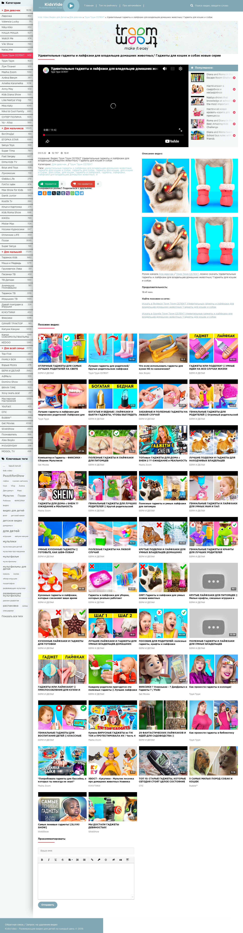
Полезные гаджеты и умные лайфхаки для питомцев (162, 505)
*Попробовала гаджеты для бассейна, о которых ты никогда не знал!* (62, 780)
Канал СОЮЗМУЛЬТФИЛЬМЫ (15, 336)
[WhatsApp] (72, 193)
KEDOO (6, 343)
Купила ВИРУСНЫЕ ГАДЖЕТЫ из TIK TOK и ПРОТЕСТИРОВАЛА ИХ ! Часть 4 (112, 734)
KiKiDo (6, 218)
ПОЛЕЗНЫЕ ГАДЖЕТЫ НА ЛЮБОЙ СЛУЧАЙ (109, 550)
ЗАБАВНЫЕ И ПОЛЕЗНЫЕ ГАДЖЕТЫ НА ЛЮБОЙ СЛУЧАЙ (163, 413)
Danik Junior (9, 196)
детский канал (17, 515)
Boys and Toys (10, 168)
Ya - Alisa (7, 123)
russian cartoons (20, 481)
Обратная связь (14, 925)
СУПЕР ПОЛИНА (11, 117)
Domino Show (10, 382)
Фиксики (7, 318)
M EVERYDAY (9, 446)
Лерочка (7, 16)
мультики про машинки (14, 551)
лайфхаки (119, 173)
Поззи (5, 241)
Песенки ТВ (9, 274)
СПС (4, 412)
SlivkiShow (8, 429)
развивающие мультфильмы (12, 594)
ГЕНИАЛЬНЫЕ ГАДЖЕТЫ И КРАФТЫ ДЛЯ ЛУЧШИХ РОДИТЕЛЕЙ (211, 550)
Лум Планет (9, 67)
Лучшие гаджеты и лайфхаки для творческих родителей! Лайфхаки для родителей (61, 413)
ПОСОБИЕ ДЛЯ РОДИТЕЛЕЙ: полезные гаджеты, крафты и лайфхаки (162, 642)
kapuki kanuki (15, 466)
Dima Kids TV (9, 162)
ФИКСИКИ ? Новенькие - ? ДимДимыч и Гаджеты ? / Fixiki (163, 688)
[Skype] (77, 193)
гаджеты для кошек (107, 170)
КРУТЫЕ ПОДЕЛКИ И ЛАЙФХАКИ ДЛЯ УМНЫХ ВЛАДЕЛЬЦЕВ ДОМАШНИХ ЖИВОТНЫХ (162, 551)
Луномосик (8, 173)
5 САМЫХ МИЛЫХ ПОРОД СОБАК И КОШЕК (210, 780)
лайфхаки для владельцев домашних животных (66, 175)
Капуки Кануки (11, 329)
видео (6, 505)
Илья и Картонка (12, 207)
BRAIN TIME (9, 388)
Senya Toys (8, 145)
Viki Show (7, 44)
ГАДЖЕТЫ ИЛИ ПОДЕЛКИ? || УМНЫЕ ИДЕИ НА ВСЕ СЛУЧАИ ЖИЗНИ (212, 367)
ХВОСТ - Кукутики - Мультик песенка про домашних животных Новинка (111, 780)
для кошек (68, 173)
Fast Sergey (8, 157)
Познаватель (9, 435)
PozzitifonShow (13, 476)
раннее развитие (11, 601)
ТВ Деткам (8, 280)
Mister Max (8, 224)
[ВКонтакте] (40, 193)
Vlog (13, 486)
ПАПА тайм (8, 185)
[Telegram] (82, 193)
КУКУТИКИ (8, 312)
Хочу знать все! (11, 393)
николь (6, 574)
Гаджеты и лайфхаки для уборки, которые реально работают (108, 596)
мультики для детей (12, 547)
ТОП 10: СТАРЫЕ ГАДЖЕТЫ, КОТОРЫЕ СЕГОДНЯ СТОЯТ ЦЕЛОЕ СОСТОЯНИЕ (162, 780)
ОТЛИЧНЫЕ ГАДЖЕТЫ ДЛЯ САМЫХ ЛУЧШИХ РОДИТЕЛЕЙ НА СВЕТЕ (59, 367)
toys (5, 486)
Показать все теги (12, 616)
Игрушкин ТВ (10, 299)
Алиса (22, 486)
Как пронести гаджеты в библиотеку (211, 733)
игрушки (7, 536)
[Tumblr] (63, 193)
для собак (54, 173)
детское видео (12, 521)
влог (5, 515)
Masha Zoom (9, 72)
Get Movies (8, 423)
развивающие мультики (14, 588)
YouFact (6, 407)
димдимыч (8, 526)
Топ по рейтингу (108, 6)
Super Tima (8, 151)
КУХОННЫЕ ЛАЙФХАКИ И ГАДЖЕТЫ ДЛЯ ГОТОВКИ (60, 642)
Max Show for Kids (12, 190)
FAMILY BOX (9, 360)
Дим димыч (8, 491)
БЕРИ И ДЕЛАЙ (11, 371)
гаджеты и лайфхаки (88, 173)
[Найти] (191, 5)
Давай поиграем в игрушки (12, 306)
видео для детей (13, 511)
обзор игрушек (10, 579)
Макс (19, 491)
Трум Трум (8, 61)
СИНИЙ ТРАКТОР (12, 324)
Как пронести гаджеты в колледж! (210, 687)
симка (25, 606)
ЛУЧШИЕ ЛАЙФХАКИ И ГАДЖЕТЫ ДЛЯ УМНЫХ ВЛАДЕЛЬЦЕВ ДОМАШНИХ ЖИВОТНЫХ (112, 643)
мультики (9, 541)
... (4, 466)
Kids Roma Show (11, 213)
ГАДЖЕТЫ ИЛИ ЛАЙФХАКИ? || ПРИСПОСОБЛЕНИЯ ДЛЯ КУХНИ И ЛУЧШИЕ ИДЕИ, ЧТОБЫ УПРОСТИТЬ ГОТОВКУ (60, 689)
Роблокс (7, 501)
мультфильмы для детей (14, 568)
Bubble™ (6, 418)
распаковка (10, 606)
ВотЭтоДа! (8, 134)
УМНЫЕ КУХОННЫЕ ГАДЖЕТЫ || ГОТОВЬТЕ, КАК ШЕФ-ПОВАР (58, 550)
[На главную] (58, 6)
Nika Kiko (7, 27)
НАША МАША (10, 33)
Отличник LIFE (10, 235)
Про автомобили (132, 6)
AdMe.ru (6, 376)
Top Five (6, 354)
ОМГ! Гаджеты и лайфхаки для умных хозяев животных (162, 596)
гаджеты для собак (83, 170)
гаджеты (107, 173)
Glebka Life (8, 179)
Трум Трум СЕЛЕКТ (13, 55)
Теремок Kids (9, 258)
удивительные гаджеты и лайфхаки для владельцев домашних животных (88, 168)
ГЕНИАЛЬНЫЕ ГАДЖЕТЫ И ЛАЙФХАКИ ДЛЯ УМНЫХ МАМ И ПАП (213, 505)
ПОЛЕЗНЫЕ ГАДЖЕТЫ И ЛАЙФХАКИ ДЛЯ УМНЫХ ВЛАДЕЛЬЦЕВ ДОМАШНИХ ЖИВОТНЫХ (211, 643)
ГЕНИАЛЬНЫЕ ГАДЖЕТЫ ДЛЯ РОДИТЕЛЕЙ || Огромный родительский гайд (213, 413)
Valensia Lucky (10, 22)
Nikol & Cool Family (13, 112)
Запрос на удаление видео (42, 925)
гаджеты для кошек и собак (54, 170)
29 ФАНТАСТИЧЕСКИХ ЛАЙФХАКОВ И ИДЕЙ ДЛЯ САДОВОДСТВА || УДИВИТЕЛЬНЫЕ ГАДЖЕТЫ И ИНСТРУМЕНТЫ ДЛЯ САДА (162, 734)
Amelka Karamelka (12, 83)
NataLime (7, 50)
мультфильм (11, 557)
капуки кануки (21, 536)
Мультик (8, 496)
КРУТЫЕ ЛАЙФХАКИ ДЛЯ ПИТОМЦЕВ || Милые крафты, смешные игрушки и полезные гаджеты (213, 597)
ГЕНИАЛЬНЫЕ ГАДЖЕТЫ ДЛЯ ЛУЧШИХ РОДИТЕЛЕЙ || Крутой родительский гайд (112, 505)
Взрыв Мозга (9, 365)
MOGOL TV (8, 451)
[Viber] (68, 193)
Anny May (7, 89)
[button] (42, 860)
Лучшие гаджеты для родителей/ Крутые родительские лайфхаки (108, 367)
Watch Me (7, 39)
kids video (7, 471)
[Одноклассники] (45, 193)
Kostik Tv (7, 201)
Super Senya (9, 246)
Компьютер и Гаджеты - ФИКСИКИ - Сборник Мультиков (60, 459)
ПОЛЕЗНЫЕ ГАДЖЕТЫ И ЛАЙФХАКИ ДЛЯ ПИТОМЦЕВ (111, 459)
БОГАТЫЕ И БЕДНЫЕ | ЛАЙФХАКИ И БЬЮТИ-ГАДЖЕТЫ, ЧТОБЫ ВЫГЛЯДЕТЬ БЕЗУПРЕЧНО (112, 413)
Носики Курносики (13, 229)
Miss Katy (7, 106)
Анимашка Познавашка (9, 287)
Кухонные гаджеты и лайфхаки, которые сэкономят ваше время (57, 596)
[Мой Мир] (49, 193)
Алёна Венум (9, 78)
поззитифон (9, 583)
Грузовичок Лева (12, 269)
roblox (6, 481)
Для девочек (166, 274)
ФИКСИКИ (20, 501)
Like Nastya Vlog (11, 100)
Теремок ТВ (9, 293)
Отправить (47, 905)
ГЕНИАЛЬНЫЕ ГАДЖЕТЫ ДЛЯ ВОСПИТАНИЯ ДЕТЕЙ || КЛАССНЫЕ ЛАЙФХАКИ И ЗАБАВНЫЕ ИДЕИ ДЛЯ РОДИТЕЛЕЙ (60, 734)
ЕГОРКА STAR (10, 140)
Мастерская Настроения (9, 400)
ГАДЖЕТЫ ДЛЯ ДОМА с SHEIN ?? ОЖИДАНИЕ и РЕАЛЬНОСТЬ (58, 505)
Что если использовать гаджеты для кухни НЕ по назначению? (161, 367)
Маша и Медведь (11, 263)
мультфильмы (9, 562)
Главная (89, 6)
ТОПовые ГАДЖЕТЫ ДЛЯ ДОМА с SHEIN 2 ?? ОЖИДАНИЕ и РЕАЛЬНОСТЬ (163, 459)
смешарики (8, 611)
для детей (11, 531)
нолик (16, 574)
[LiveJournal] (59, 193)
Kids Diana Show (11, 95)
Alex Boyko (8, 440)
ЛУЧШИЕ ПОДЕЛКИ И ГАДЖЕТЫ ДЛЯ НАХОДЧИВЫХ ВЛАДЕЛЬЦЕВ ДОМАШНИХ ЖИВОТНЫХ (212, 459)
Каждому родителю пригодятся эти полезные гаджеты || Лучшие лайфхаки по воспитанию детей (112, 689)
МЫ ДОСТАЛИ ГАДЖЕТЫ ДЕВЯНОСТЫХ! (103, 826)
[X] (54, 193)
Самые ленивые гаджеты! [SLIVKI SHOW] (59, 826)
